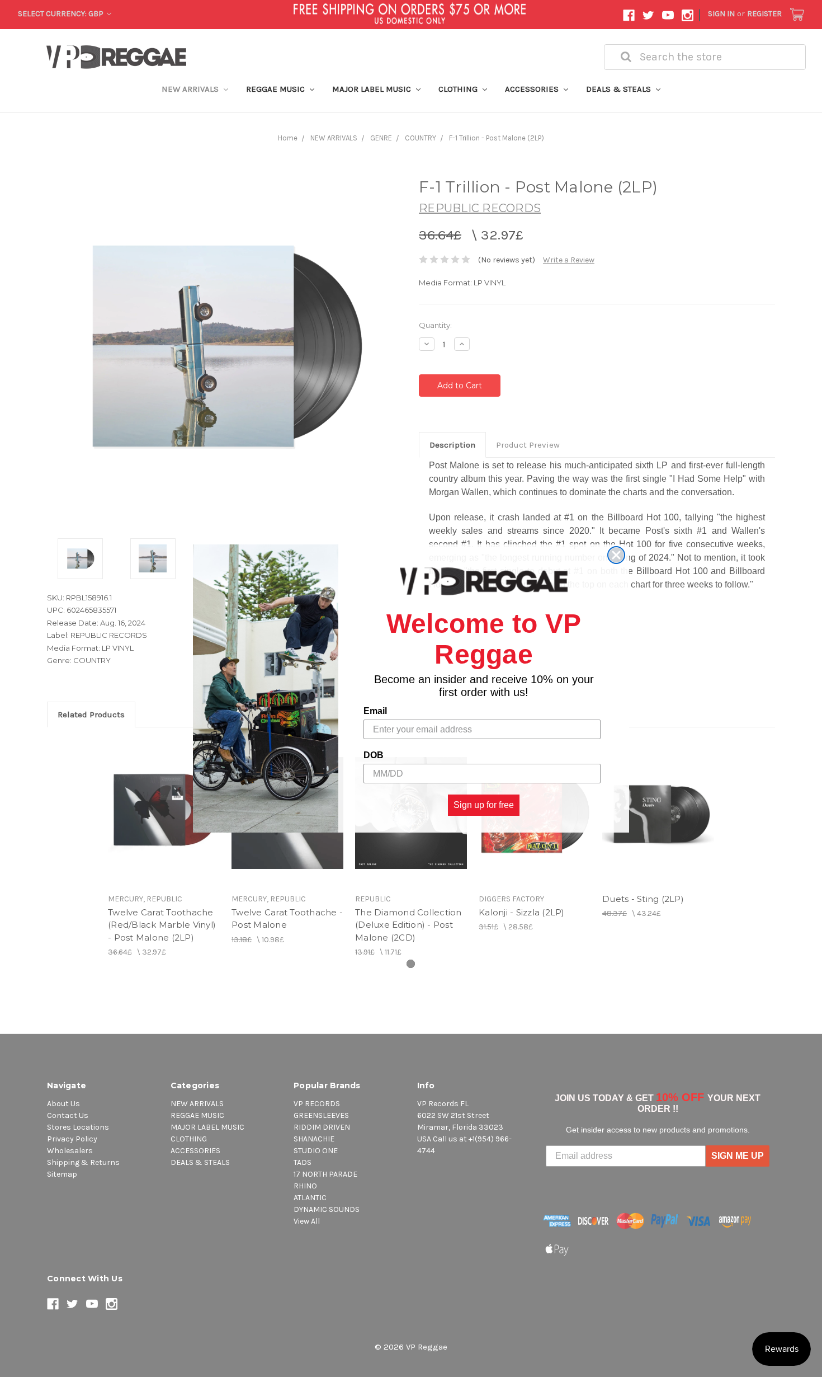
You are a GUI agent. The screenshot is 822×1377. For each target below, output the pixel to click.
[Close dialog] (616, 555)
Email (375, 711)
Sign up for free (483, 805)
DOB (373, 755)
